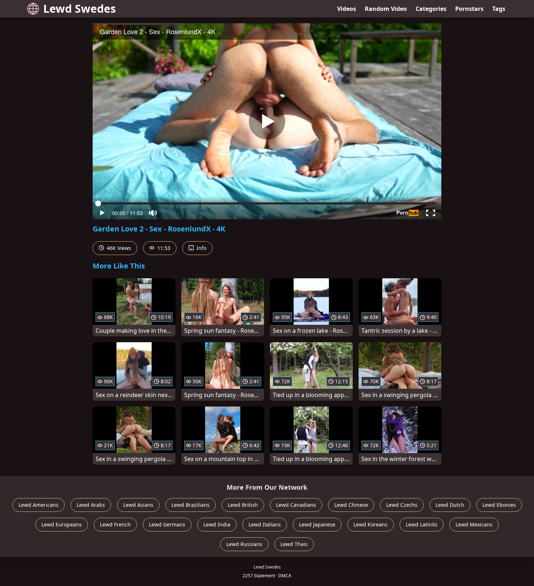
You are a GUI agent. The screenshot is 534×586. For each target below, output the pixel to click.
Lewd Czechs (401, 504)
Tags (498, 9)
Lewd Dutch (450, 504)
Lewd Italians (264, 524)
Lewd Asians (138, 504)
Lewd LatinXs (421, 524)
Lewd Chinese (351, 504)
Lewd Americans (38, 504)
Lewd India (216, 524)
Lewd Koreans (370, 524)
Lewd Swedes (79, 8)
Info (200, 247)
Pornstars (469, 9)
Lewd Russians (244, 544)
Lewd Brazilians (190, 504)
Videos (346, 9)
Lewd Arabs (91, 504)
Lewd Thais (294, 544)
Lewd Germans (167, 524)
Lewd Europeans (61, 524)
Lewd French (115, 524)
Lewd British (243, 504)
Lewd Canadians (296, 504)
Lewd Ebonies (499, 504)
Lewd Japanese (317, 524)
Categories (431, 9)
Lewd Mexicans (474, 524)
